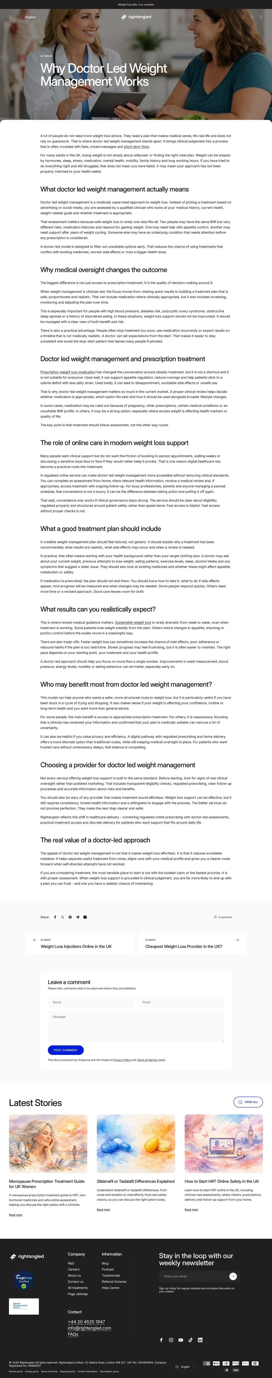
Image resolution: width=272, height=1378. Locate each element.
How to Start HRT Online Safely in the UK (222, 1181)
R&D (71, 1263)
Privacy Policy (122, 1059)
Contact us (76, 1281)
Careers (73, 1269)
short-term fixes (136, 147)
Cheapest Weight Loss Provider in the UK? (183, 946)
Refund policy (16, 1371)
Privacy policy (32, 1371)
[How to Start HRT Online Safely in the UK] (224, 1143)
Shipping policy (67, 1371)
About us (74, 1275)
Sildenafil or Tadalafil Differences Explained (135, 1181)
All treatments (78, 1288)
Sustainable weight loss (133, 622)
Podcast (108, 1269)
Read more (15, 1214)
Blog (105, 1263)
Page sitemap (78, 1294)
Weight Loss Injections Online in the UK (76, 946)
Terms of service (49, 1371)
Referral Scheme (114, 1281)
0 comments (225, 917)
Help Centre (110, 1288)
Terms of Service (147, 1059)
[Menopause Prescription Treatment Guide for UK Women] (48, 1143)
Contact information (88, 1371)
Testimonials (111, 1275)
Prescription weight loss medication (68, 372)
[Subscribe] (233, 1276)
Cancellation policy (109, 1371)
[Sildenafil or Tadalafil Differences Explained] (136, 1143)
